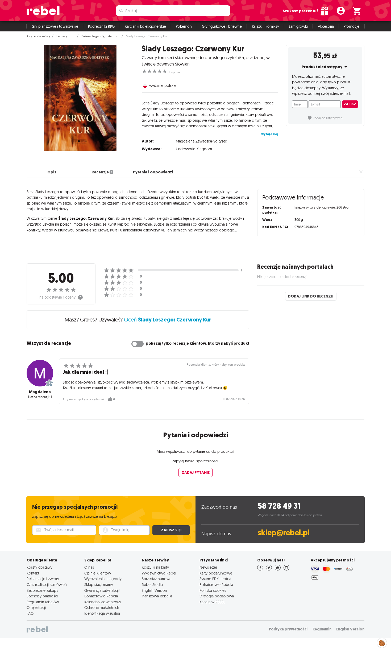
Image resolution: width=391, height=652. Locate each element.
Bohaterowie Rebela (101, 596)
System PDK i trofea (215, 578)
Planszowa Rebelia (157, 596)
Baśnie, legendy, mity (96, 36)
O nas (89, 567)
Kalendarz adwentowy (102, 602)
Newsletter (208, 567)
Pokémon (184, 26)
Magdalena (40, 391)
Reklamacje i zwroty (43, 578)
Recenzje (101, 172)
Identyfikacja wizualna (102, 613)
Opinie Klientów (97, 573)
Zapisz (350, 104)
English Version (154, 590)
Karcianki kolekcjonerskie (145, 26)
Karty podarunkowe (215, 573)
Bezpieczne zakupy (42, 590)
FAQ (30, 613)
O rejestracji (36, 607)
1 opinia (174, 72)
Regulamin (322, 629)
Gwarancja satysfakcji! (102, 590)
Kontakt (33, 573)
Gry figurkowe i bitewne (222, 26)
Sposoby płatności (42, 596)
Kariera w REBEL (212, 602)
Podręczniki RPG (101, 26)
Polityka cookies (212, 590)
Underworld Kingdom (194, 148)
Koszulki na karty (155, 567)
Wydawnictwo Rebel (159, 573)
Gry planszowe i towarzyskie (55, 26)
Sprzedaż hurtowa (156, 578)
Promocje (351, 26)
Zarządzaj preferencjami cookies (382, 642)
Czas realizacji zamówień (47, 584)
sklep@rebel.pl (284, 533)
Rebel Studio (152, 584)
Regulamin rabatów (43, 602)
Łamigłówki (298, 26)
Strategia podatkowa (216, 596)
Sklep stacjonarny (98, 584)
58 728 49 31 (279, 506)
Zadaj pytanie (196, 472)
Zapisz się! (171, 530)
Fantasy (61, 36)
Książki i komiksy (265, 26)
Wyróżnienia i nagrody (103, 578)
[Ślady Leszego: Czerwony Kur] (80, 98)
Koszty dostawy (39, 567)
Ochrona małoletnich (101, 607)
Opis (51, 172)
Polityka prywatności (288, 629)
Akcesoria (326, 26)
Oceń (167, 319)
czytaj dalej (269, 134)
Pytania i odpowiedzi (153, 172)
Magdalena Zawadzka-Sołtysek (201, 141)
